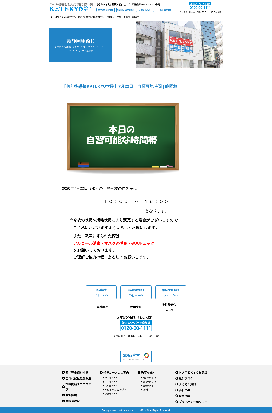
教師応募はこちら (169, 306)
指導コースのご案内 (116, 372)
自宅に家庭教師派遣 (125, 9)
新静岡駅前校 (149, 377)
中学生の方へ (111, 381)
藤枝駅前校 (148, 385)
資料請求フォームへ (101, 292)
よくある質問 (187, 384)
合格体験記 (73, 401)
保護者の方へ (111, 393)
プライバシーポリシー (193, 402)
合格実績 (71, 395)
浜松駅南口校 (149, 381)
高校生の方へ (111, 385)
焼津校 (146, 389)
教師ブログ (186, 378)
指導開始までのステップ (80, 386)
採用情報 (136, 307)
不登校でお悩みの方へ (116, 389)
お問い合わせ (145, 9)
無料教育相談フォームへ (170, 292)
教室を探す (148, 372)
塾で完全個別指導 (105, 9)
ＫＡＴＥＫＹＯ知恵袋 (193, 372)
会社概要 (102, 307)
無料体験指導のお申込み (136, 292)
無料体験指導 (165, 9)
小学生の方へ (111, 377)
